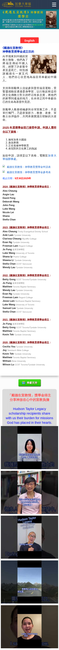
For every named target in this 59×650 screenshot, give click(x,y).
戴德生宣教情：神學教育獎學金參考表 (29, 172)
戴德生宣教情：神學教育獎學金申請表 (29, 166)
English (29, 40)
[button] (54, 4)
